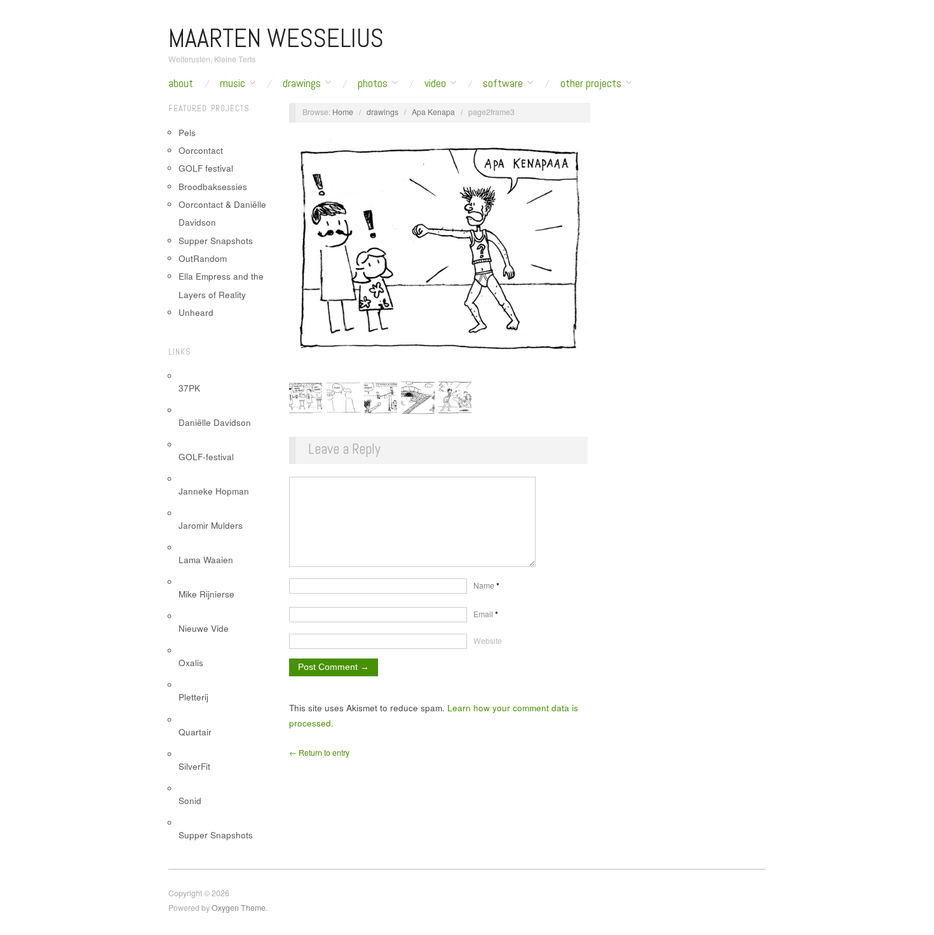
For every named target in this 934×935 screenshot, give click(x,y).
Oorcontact (201, 150)
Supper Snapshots (216, 241)
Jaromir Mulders (211, 525)
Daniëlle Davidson (215, 422)
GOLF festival (206, 168)
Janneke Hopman (214, 491)
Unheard (196, 312)
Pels (187, 132)
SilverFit (194, 766)
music (232, 83)
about (180, 83)
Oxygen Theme (239, 907)
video (435, 83)
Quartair (195, 732)
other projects (590, 83)
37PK (189, 388)
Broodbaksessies (213, 187)
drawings (302, 83)
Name (486, 585)
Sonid (190, 801)
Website (487, 640)
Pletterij (193, 697)
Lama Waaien (206, 560)
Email (485, 614)
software (503, 83)
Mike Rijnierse (206, 594)
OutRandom (203, 258)
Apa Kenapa (433, 112)
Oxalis (191, 663)
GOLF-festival (206, 457)
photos (373, 83)
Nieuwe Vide (204, 628)
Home (342, 112)
